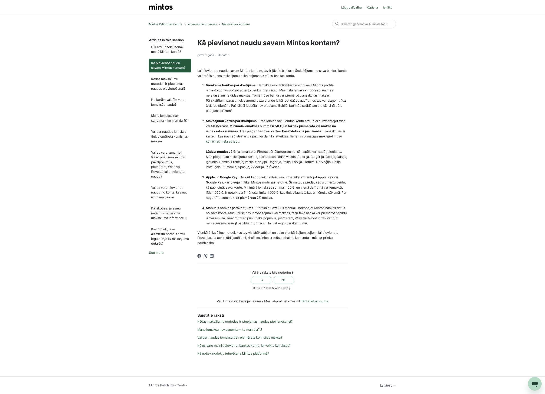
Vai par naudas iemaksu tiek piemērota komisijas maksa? (169, 136)
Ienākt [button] (387, 7)
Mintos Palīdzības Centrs (165, 24)
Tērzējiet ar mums (314, 301)
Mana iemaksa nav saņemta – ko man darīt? (169, 118)
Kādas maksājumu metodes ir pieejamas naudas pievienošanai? (168, 84)
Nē (283, 280)
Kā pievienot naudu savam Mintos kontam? (168, 65)
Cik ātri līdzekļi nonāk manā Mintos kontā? (167, 49)
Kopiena (372, 7)
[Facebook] (199, 256)
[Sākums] (161, 8)
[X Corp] (205, 256)
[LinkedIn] (212, 256)
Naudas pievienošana (236, 24)
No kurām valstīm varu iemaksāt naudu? (168, 102)
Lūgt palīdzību (351, 7)
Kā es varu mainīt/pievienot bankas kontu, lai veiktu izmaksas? (244, 345)
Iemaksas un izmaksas (202, 24)
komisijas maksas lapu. (223, 141)
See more (156, 253)
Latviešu (386, 385)
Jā (261, 280)
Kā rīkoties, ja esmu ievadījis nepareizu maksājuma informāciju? (169, 213)
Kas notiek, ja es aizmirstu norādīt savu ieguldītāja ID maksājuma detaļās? (170, 236)
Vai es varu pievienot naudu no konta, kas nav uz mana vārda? (169, 192)
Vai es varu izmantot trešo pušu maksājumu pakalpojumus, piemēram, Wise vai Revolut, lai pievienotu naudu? (168, 164)
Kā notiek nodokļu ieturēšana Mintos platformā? (233, 353)
